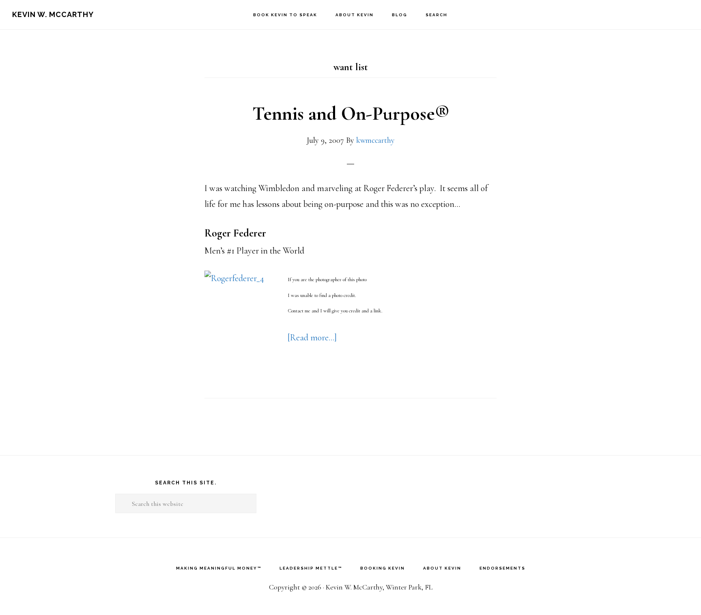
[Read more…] (312, 337)
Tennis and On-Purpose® (350, 113)
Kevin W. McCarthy (53, 14)
